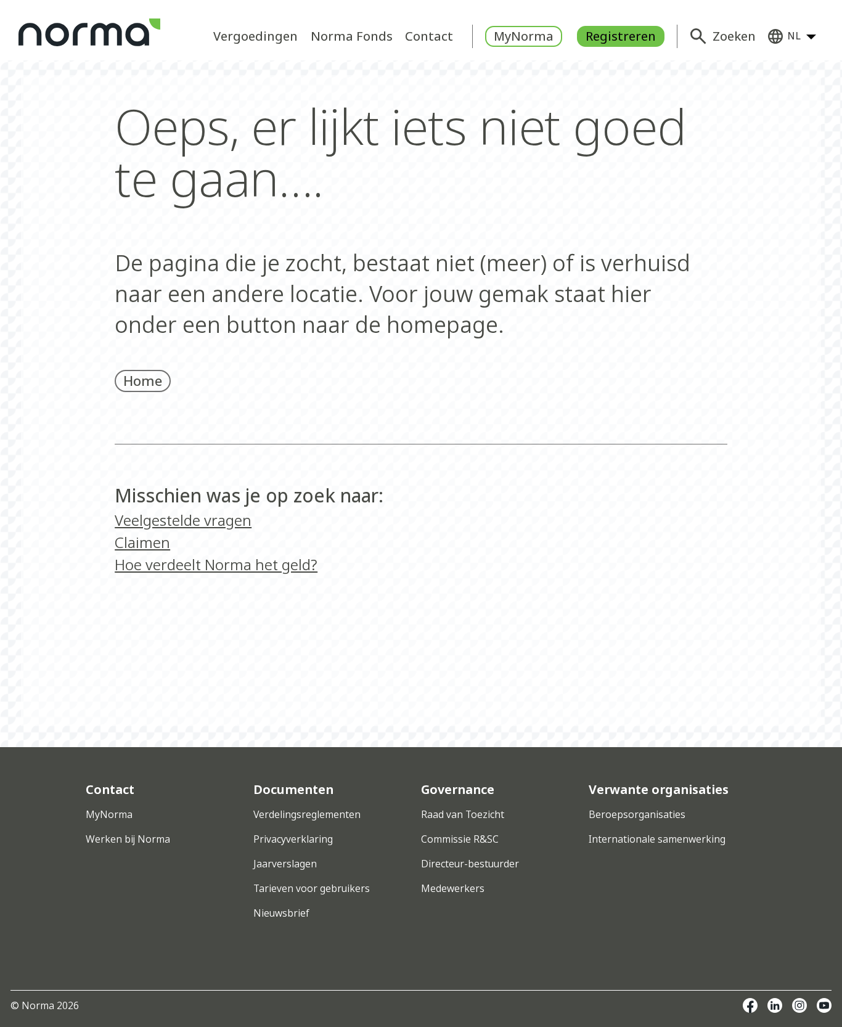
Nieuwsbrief (281, 913)
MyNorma (524, 36)
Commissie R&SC (460, 839)
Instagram (799, 1005)
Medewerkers (452, 888)
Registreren (621, 36)
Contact (429, 36)
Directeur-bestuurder (470, 863)
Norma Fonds (352, 36)
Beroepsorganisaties (637, 814)
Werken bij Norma (128, 839)
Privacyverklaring (293, 839)
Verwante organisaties (659, 789)
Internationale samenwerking (657, 839)
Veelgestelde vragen (183, 520)
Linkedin (774, 1005)
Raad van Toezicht (462, 814)
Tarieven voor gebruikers (311, 888)
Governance (457, 789)
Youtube (824, 1005)
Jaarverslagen (285, 863)
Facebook (750, 1005)
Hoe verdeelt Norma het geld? (216, 564)
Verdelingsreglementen (307, 814)
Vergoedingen (255, 36)
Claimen (142, 542)
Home (142, 380)
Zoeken (734, 36)
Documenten (293, 789)
